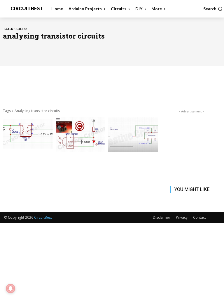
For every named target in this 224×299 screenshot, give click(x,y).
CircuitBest (43, 217)
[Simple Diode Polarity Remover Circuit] (133, 134)
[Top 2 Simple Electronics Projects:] (28, 134)
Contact (199, 217)
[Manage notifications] (10, 288)
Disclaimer (161, 217)
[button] (213, 9)
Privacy (182, 217)
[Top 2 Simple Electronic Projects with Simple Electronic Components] (81, 134)
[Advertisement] (112, 86)
